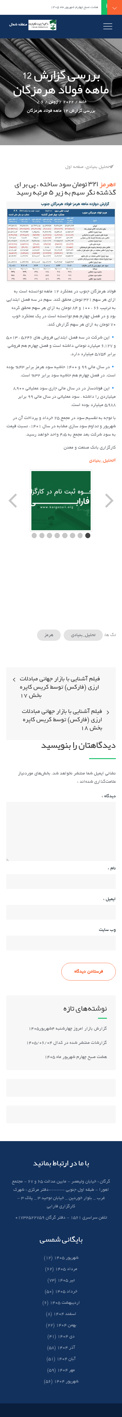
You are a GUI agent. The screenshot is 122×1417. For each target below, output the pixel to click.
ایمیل (109, 899)
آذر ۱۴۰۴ (66, 1347)
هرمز (48, 635)
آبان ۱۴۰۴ (66, 1359)
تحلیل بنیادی (97, 167)
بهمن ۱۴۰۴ (66, 1325)
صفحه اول (74, 167)
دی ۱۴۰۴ (66, 1336)
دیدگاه (109, 796)
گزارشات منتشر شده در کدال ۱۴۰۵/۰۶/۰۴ (66, 1043)
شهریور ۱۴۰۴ (66, 1381)
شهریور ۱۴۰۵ (66, 1258)
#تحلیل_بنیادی (102, 460)
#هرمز (107, 184)
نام (112, 868)
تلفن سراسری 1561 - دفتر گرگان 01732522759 (61, 1217)
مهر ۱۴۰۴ (66, 1370)
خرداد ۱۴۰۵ (66, 1291)
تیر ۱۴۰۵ (66, 1280)
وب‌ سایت (107, 930)
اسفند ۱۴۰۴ (64, 1314)
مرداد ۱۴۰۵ (66, 1269)
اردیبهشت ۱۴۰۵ (65, 1302)
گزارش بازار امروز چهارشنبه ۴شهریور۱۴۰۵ (67, 1028)
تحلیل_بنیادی (83, 635)
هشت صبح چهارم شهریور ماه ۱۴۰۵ (75, 1057)
